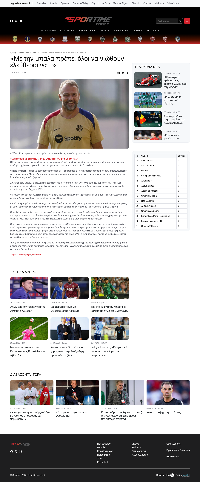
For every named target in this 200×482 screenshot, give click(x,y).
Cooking (147, 3)
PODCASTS (153, 31)
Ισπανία (35, 53)
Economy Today (80, 3)
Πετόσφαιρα (103, 454)
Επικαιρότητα (139, 451)
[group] (15, 39)
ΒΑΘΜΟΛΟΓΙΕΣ (122, 31)
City (93, 3)
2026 (24, 475)
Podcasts (136, 447)
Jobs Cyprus (173, 3)
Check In (136, 3)
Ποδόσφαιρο (24, 53)
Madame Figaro (120, 3)
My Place (159, 3)
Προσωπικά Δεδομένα (178, 450)
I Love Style (104, 3)
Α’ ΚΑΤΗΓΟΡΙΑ (67, 31)
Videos (135, 443)
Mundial (101, 447)
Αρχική (13, 53)
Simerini (53, 3)
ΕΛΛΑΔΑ (105, 31)
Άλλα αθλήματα (140, 454)
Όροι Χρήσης (173, 443)
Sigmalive (41, 3)
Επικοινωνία (172, 456)
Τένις (99, 458)
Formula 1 (102, 462)
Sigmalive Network (20, 3)
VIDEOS (138, 31)
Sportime (65, 3)
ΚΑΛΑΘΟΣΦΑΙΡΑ (87, 31)
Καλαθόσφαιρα (105, 451)
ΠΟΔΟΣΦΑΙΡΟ (48, 31)
